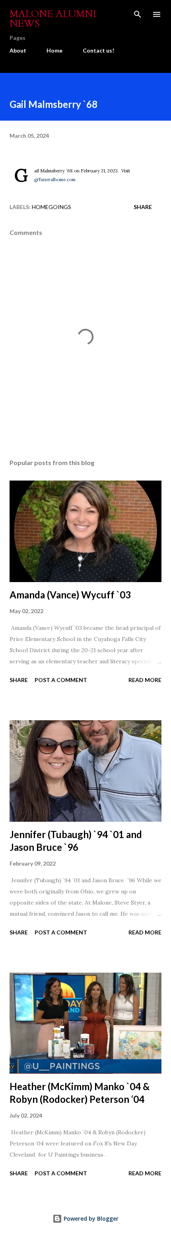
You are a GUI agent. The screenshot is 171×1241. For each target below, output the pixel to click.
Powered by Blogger (90, 1218)
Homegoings (51, 206)
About (18, 50)
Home (54, 50)
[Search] (137, 14)
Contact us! (98, 50)
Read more (144, 679)
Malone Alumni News (53, 19)
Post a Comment (61, 679)
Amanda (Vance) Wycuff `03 (70, 594)
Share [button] (143, 206)
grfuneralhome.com (55, 179)
